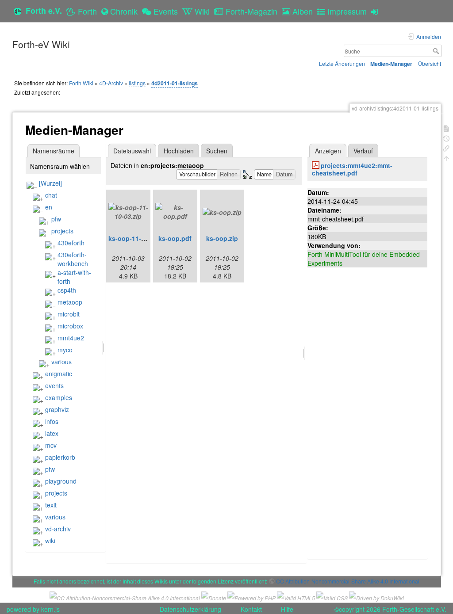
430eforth (71, 242)
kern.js (50, 609)
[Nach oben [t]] (446, 158)
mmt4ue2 (71, 337)
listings (137, 83)
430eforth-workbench (73, 259)
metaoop (70, 301)
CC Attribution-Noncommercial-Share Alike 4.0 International (347, 581)
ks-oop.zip (222, 238)
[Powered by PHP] (251, 596)
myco (65, 349)
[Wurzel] (50, 183)
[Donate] (213, 596)
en (48, 206)
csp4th (67, 290)
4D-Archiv (111, 83)
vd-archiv (58, 528)
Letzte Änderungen (342, 63)
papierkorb (60, 457)
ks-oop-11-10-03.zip (138, 238)
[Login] (376, 11)
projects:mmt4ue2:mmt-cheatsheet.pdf (352, 169)
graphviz (57, 409)
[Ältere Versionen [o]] (446, 138)
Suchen (216, 150)
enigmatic (58, 373)
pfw (56, 218)
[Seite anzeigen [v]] (446, 127)
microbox (70, 325)
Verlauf (363, 150)
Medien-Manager (391, 64)
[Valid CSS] (332, 596)
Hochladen (179, 150)
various (61, 361)
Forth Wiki (81, 83)
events (54, 385)
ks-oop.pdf (175, 238)
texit (51, 504)
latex (51, 433)
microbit (69, 313)
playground (61, 481)
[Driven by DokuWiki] (376, 596)
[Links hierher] (446, 147)
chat (51, 195)
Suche (437, 51)
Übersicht (429, 63)
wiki (50, 540)
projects (62, 230)
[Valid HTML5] (296, 596)
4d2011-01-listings (174, 83)
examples (58, 397)
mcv (51, 445)
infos (51, 421)
